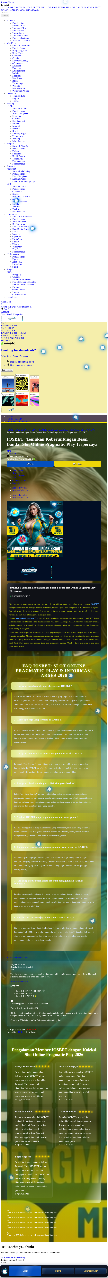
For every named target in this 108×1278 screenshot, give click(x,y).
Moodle (15, 204)
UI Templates (13, 254)
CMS (9, 184)
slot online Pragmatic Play (27, 618)
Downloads (12, 297)
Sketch (15, 267)
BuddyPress (17, 53)
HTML (10, 106)
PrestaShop (17, 239)
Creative (16, 58)
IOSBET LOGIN (14, 419)
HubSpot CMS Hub (21, 196)
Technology (17, 83)
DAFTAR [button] (19, 559)
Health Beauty (18, 156)
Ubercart (16, 244)
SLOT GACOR (8, 330)
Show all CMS (19, 186)
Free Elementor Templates (24, 282)
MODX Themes (19, 201)
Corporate (16, 55)
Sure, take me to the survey (13, 1257)
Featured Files (18, 25)
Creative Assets (19, 294)
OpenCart (16, 236)
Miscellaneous (18, 88)
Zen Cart (16, 249)
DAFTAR (77, 464)
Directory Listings (20, 60)
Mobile (15, 73)
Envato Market (7, 2)
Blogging (16, 274)
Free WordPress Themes (23, 284)
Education (16, 66)
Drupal (15, 194)
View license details (19, 981)
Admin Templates (20, 113)
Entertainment (18, 71)
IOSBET (11, 416)
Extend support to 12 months (29, 1003)
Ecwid (15, 231)
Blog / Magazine (19, 50)
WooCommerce (19, 221)
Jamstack (11, 166)
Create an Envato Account (13, 307)
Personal (16, 128)
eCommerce (17, 63)
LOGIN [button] (10, 559)
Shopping (16, 154)
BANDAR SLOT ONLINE (13, 333)
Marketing (11, 169)
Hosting (10, 103)
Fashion (15, 151)
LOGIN (30, 464)
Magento (16, 234)
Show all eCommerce (22, 216)
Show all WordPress (21, 45)
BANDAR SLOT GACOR (82, 430)
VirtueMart (17, 247)
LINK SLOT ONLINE (11, 335)
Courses (16, 277)
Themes (15, 101)
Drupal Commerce (20, 226)
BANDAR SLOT (9, 325)
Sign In (28, 307)
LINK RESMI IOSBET (42, 430)
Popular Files (18, 23)
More (9, 272)
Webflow (16, 206)
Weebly (15, 209)
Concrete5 (17, 191)
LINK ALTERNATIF (91, 1271)
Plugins (15, 98)
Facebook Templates (21, 279)
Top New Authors (20, 35)
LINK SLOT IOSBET (17, 421)
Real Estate (17, 78)
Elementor (17, 68)
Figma (15, 259)
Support (15, 483)
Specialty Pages (19, 133)
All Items (11, 20)
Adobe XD (17, 262)
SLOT (4, 323)
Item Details (17, 470)
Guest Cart (6, 303)
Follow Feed (18, 30)
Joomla (15, 199)
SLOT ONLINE (8, 328)
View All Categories (21, 40)
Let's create (7, 370)
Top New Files (19, 28)
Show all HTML (19, 108)
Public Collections (20, 38)
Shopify (10, 143)
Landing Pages (19, 179)
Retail (15, 81)
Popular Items (18, 48)
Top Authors (17, 33)
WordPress (11, 43)
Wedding (16, 86)
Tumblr (15, 292)
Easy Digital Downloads (23, 229)
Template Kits (18, 96)
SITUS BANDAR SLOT (12, 338)
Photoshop (17, 264)
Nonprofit (16, 76)
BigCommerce (18, 224)
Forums (15, 287)
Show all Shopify (20, 146)
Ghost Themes (18, 289)
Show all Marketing (21, 171)
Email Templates (19, 176)
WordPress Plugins (20, 91)
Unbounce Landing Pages (23, 181)
